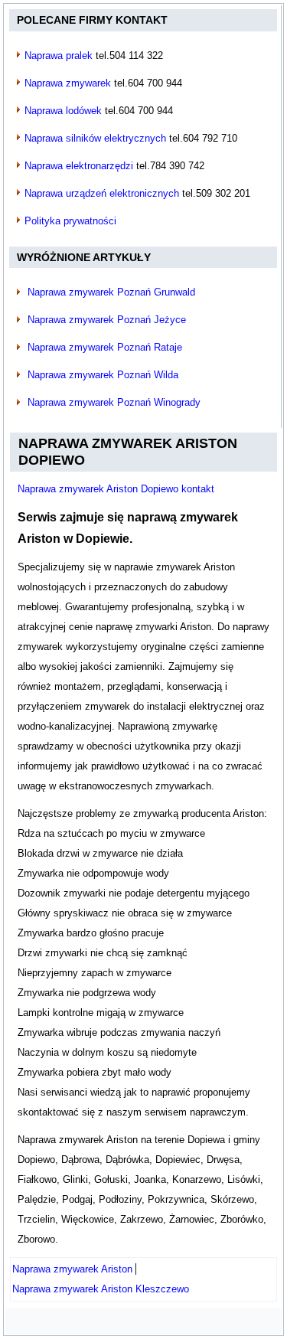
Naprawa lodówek (63, 110)
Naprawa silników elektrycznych (95, 138)
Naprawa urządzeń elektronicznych (101, 193)
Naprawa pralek (58, 55)
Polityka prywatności (70, 221)
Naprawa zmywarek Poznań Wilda (103, 375)
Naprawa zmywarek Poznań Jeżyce (107, 319)
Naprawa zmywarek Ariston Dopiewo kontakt (116, 489)
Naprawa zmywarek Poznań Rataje (105, 347)
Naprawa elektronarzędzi (78, 165)
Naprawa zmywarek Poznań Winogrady (114, 402)
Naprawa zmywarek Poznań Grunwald (111, 292)
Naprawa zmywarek (67, 83)
